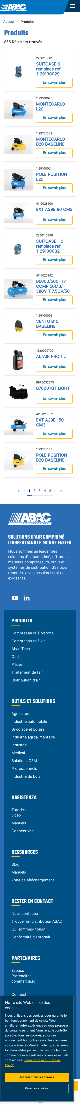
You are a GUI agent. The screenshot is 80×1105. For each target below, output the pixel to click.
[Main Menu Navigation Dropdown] (72, 6)
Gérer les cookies (36, 1088)
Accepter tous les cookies (36, 1077)
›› (60, 491)
